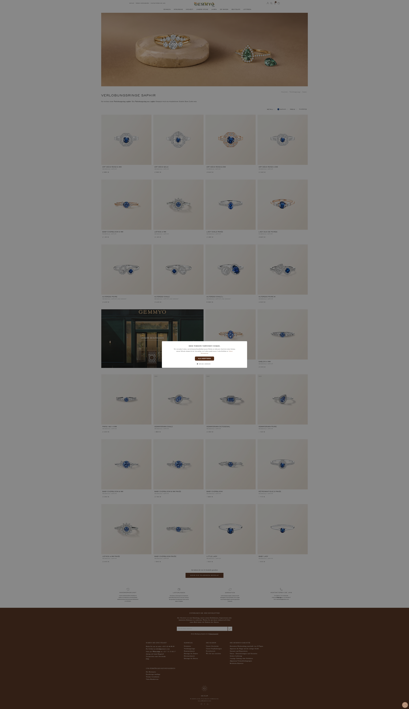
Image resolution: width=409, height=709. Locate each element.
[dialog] (204, 354)
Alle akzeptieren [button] (204, 358)
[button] (204, 364)
